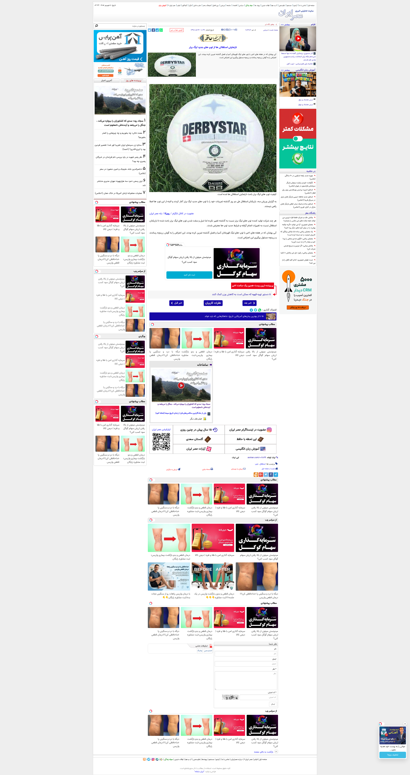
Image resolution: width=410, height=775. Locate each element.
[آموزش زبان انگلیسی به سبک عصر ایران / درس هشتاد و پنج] (297, 84)
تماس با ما (302, 5)
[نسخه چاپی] (222, 29)
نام (275, 648)
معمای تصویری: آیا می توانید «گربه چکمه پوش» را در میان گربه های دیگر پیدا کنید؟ (298, 226)
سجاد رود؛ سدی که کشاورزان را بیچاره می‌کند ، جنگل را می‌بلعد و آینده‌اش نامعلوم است (184, 406)
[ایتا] (256, 474)
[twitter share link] (149, 30)
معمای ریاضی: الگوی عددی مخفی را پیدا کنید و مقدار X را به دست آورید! (299, 240)
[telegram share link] (157, 30)
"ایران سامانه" (199, 771)
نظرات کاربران (213, 303)
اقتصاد (235, 5)
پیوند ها (257, 5)
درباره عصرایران (236, 759)
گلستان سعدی (194, 439)
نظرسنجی (282, 5)
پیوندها (204, 759)
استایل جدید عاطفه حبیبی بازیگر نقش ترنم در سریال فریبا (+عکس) (298, 198)
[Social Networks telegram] (251, 310)
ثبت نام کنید (189, 275)
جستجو (289, 5)
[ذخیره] (227, 30)
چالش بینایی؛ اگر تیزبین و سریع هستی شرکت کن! (299, 247)
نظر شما (273, 644)
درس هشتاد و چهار (305, 104)
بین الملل (216, 5)
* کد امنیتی (272, 692)
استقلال (263, 464)
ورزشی (223, 5)
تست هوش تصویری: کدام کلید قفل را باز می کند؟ (298, 261)
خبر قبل (178, 303)
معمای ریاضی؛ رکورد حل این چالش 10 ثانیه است (298, 254)
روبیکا (167, 213)
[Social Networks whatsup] (259, 310)
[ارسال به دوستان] (225, 29)
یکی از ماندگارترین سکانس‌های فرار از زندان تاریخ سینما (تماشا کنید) (181, 413)
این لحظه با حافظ (247, 439)
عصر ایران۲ (248, 759)
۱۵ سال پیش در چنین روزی (196, 430)
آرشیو (295, 5)
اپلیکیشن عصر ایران (161, 429)
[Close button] (405, 723)
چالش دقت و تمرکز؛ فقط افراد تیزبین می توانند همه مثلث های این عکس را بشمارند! (298, 219)
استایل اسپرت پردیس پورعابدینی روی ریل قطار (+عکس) (298, 191)
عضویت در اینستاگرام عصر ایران (247, 430)
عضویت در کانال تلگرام (183, 213)
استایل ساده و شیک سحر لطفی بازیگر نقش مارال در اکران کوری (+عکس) (297, 205)
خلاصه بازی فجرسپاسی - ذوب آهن (300, 64)
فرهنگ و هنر (207, 5)
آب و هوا (274, 5)
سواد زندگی (249, 5)
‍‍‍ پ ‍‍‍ (233, 29)
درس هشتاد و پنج (306, 100)
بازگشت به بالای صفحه (264, 752)
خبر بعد (248, 303)
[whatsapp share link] (161, 30)
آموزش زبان (162, 5)
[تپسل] (167, 244)
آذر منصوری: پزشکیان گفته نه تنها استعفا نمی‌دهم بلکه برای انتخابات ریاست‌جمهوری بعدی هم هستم (298, 56)
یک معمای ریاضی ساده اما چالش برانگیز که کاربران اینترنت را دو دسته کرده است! (297, 233)
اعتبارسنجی (208, 650)
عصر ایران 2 (171, 5)
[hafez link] (213, 38)
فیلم (178, 5)
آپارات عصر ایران (195, 449)
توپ (256, 464)
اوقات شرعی (265, 5)
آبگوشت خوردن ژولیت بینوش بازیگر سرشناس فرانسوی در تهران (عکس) (300, 184)
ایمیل (274, 659)
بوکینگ (199, 650)
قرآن (190, 5)
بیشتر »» (285, 24)
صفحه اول (311, 5)
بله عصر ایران (155, 213)
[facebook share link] (153, 30)
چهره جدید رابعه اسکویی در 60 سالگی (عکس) (300, 177)
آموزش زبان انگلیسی (247, 449)
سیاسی (241, 5)
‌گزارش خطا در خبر (177, 30)
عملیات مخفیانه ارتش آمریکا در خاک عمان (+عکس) (118, 193)
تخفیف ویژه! (392, 755)
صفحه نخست (273, 30)
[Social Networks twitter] (255, 310)
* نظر (274, 669)
